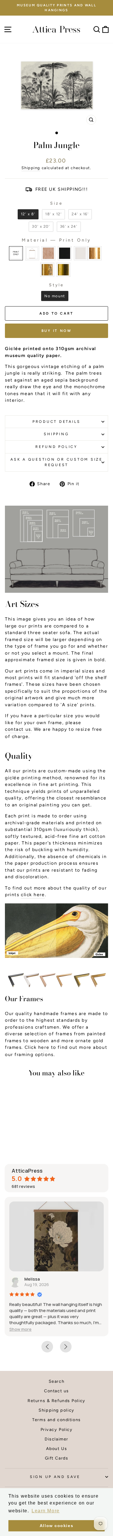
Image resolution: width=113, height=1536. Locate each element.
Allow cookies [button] (56, 1525)
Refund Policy (56, 446)
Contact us (56, 1390)
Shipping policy (56, 1410)
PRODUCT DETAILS (56, 421)
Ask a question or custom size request (56, 462)
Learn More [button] (46, 1510)
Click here (37, 1047)
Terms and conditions (56, 1419)
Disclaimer (56, 1439)
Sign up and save (55, 1477)
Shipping (30, 167)
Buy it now (56, 331)
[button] (20, 1329)
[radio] (28, 214)
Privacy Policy (57, 1429)
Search (56, 1381)
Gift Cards (56, 1458)
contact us (18, 729)
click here (33, 894)
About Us (56, 1448)
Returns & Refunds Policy (56, 1400)
